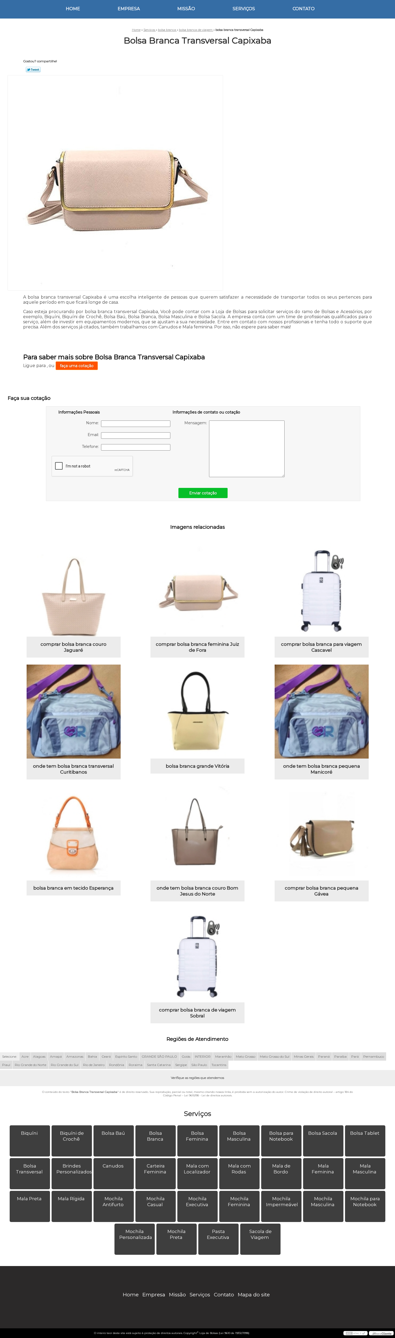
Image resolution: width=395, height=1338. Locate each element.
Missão (186, 8)
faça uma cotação (77, 365)
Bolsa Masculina (239, 1136)
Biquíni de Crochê (72, 1136)
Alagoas (39, 1056)
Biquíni (29, 1133)
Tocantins (218, 1065)
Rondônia (116, 1065)
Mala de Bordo (281, 1168)
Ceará (106, 1056)
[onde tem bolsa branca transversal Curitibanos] (74, 712)
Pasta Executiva (218, 1234)
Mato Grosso (245, 1056)
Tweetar (33, 69)
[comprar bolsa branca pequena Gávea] (322, 833)
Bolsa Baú (113, 1133)
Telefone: (91, 446)
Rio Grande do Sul (64, 1065)
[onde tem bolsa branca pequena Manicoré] (322, 712)
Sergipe (181, 1065)
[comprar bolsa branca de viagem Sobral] (197, 955)
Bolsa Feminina (197, 1136)
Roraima (135, 1065)
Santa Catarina (159, 1065)
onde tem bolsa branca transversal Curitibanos (73, 769)
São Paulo (199, 1065)
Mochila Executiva (197, 1201)
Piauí (6, 1065)
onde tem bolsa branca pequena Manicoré (321, 769)
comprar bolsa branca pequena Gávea (321, 891)
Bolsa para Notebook (281, 1136)
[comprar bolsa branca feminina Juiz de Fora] (197, 590)
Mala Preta (29, 1198)
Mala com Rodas (239, 1168)
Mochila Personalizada (135, 1234)
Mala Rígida (71, 1198)
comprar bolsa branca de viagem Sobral (197, 1012)
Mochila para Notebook (365, 1201)
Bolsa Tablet (364, 1133)
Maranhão (223, 1056)
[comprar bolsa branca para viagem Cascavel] (322, 590)
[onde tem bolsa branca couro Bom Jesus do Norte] (197, 833)
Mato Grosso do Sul (274, 1056)
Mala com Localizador (197, 1168)
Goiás (186, 1056)
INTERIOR (203, 1056)
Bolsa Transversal (29, 1168)
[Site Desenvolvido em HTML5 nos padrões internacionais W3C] (355, 1333)
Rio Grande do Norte (30, 1065)
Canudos (113, 1166)
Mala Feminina (323, 1168)
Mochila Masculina (323, 1201)
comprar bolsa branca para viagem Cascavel (321, 647)
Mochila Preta (176, 1234)
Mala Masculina (364, 1168)
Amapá (56, 1056)
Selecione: (9, 1056)
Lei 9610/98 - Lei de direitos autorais (208, 1095)
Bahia (92, 1056)
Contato (304, 8)
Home (73, 8)
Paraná (324, 1056)
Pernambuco (373, 1056)
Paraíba (340, 1056)
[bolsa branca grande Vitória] (197, 712)
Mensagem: (196, 422)
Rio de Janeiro (94, 1065)
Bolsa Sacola (322, 1133)
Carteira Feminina (155, 1168)
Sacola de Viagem (260, 1234)
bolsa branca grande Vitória (197, 766)
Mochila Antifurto (113, 1201)
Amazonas (74, 1056)
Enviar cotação (203, 493)
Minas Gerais (304, 1056)
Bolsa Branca (155, 1136)
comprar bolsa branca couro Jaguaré (73, 647)
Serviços (244, 8)
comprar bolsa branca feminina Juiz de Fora (197, 647)
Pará (355, 1056)
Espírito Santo (126, 1056)
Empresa (129, 8)
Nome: (93, 422)
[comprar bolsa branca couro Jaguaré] (74, 590)
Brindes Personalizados (74, 1168)
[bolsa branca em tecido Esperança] (74, 833)
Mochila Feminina (239, 1201)
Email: (94, 434)
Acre (24, 1056)
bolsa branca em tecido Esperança (73, 888)
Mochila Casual (155, 1201)
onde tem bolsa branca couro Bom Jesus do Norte (197, 891)
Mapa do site (254, 1295)
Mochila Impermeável (282, 1201)
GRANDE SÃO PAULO (159, 1056)
